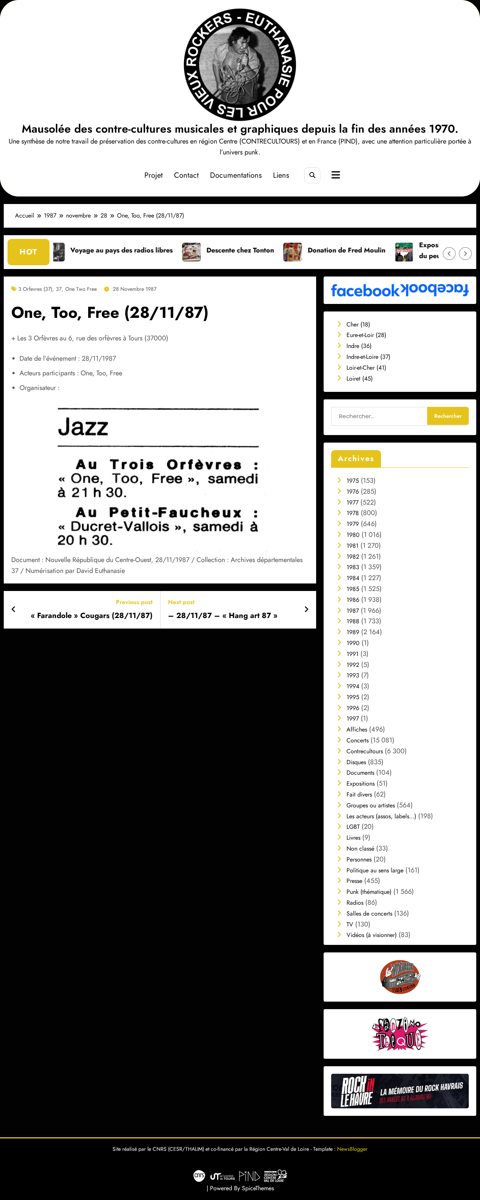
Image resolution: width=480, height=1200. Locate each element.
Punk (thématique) (369, 891)
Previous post (134, 602)
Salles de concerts (369, 913)
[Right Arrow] (465, 254)
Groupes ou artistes (370, 805)
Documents (360, 772)
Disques (356, 762)
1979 (352, 524)
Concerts (357, 740)
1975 (352, 480)
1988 (352, 621)
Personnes (359, 859)
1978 (352, 513)
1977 (352, 502)
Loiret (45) (359, 378)
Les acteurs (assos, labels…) (381, 816)
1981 (352, 545)
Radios (354, 902)
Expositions (360, 783)
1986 (352, 599)
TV (349, 924)
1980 (353, 534)
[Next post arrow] (306, 610)
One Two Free (81, 289)
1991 (352, 654)
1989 (352, 632)
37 (59, 289)
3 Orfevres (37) (35, 289)
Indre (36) (359, 346)
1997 (352, 718)
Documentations (236, 175)
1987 (352, 610)
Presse (354, 881)
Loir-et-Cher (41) (366, 367)
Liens (281, 175)
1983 (352, 567)
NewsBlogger (352, 1149)
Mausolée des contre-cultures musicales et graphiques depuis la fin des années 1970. (240, 129)
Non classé (360, 848)
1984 (352, 578)
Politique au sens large (375, 870)
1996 (352, 708)
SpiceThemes (258, 1188)
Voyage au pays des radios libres (85, 250)
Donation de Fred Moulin (310, 250)
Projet (153, 175)
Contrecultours (364, 751)
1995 (352, 697)
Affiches (356, 729)
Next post (181, 602)
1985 (352, 589)
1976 (352, 491)
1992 (352, 664)
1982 (352, 556)
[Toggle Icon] (335, 175)
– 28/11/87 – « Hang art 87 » (223, 616)
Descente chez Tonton (203, 250)
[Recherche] (312, 175)
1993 (352, 675)
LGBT (353, 826)
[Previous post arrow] (13, 610)
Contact (186, 175)
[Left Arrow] (449, 254)
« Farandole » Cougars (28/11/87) (92, 616)
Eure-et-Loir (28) (366, 335)
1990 (353, 643)
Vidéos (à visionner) (371, 935)
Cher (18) (358, 324)
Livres (353, 837)
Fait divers (359, 794)
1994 (352, 686)
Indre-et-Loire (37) (368, 356)
